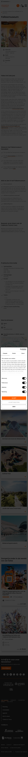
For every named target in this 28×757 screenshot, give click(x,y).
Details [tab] (14, 353)
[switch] (24, 383)
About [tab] (23, 353)
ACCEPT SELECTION (14, 402)
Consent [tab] (5, 353)
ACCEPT (14, 398)
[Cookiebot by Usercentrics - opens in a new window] (20, 349)
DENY (14, 406)
